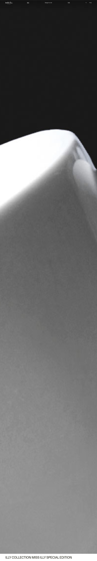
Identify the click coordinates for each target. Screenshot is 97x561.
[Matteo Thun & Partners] (9, 2)
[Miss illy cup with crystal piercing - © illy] (48, 277)
